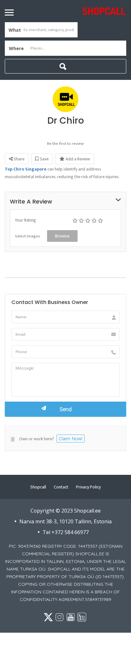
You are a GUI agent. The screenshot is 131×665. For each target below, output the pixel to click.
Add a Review (77, 159)
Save (44, 159)
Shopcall (38, 487)
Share (18, 159)
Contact (61, 487)
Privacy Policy (88, 487)
